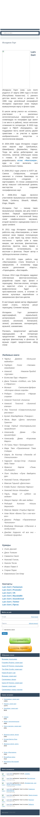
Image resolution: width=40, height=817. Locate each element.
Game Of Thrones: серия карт (12, 683)
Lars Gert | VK (8, 593)
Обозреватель (20, 640)
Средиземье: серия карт (11, 699)
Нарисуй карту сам (8, 673)
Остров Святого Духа (10, 739)
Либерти (31, 804)
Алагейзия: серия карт (11, 708)
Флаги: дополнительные (11, 721)
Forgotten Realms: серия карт (12, 662)
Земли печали (32, 795)
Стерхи (6, 717)
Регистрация (34, 617)
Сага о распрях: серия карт (12, 726)
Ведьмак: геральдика (9, 659)
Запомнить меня (9, 629)
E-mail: (4, 617)
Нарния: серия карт (9, 686)
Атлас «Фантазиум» (10, 752)
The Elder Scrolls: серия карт (12, 669)
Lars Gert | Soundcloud (13, 599)
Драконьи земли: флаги (11, 734)
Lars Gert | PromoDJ (11, 590)
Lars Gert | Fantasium (12, 587)
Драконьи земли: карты (11, 744)
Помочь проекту (20, 648)
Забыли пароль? (33, 623)
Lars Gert (9, 773)
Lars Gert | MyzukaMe (12, 596)
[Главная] (2, 37)
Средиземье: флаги (9, 679)
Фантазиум (5, 812)
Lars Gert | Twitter (10, 602)
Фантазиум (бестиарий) (11, 761)
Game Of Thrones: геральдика (12, 666)
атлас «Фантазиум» (27, 160)
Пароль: (4, 623)
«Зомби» (27, 773)
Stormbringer (31, 778)
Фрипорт (31, 800)
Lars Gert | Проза (10, 605)
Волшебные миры (9, 757)
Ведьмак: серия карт (9, 676)
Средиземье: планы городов (12, 689)
